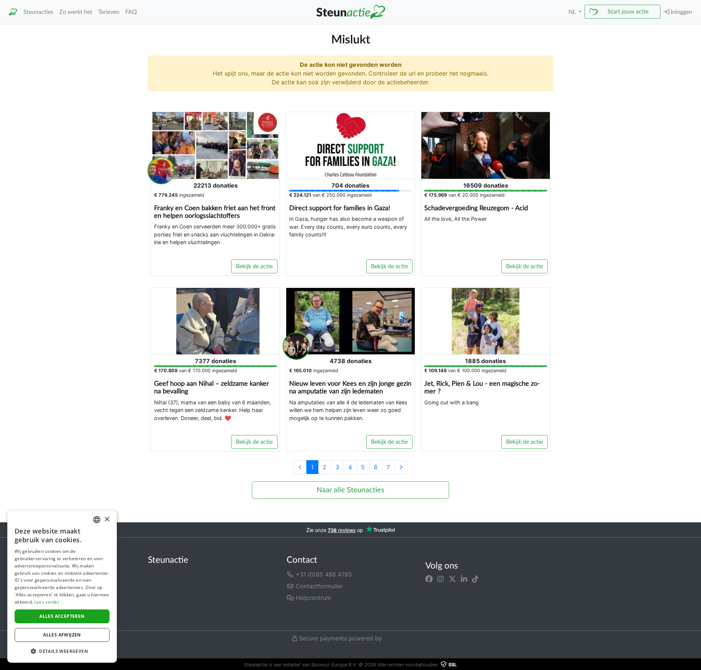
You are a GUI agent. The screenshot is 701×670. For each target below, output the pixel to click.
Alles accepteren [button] (61, 616)
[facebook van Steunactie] (429, 578)
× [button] (107, 519)
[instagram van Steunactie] (440, 578)
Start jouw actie (628, 12)
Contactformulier (318, 586)
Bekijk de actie (254, 266)
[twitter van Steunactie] (452, 578)
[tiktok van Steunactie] (475, 578)
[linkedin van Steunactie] (464, 578)
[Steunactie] (13, 12)
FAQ (131, 12)
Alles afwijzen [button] (62, 635)
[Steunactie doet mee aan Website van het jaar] (388, 617)
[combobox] (96, 519)
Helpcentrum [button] (312, 597)
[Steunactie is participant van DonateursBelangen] (324, 617)
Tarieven (108, 12)
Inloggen (680, 12)
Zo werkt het (75, 12)
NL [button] (572, 12)
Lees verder (47, 602)
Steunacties (38, 12)
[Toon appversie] (696, 665)
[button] (62, 651)
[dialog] (62, 587)
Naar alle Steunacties (350, 490)
